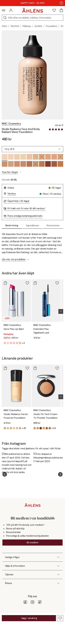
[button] (4, 474)
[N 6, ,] (54, 164)
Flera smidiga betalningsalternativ (24, 215)
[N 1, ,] (29, 157)
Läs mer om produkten (14, 259)
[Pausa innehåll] (61, 3)
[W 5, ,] (29, 164)
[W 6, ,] (48, 164)
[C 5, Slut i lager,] (35, 164)
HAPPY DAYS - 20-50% (32, 3)
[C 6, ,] (42, 164)
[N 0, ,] (17, 157)
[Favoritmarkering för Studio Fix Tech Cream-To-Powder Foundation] (57, 368)
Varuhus (11, 193)
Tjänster (9, 574)
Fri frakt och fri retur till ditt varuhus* (26, 208)
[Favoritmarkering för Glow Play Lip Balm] (27, 283)
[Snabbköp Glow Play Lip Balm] (5, 283)
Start (4, 26)
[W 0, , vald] (4, 157)
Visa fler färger (10, 172)
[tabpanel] (32, 245)
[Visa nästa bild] (59, 311)
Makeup (27, 26)
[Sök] (5, 17)
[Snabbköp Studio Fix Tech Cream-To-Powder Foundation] (35, 368)
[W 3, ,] (54, 157)
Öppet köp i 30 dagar (18, 201)
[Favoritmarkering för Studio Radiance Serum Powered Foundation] (27, 368)
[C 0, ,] (11, 157)
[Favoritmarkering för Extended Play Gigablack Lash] (57, 283)
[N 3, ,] (48, 157)
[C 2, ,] (35, 157)
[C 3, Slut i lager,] (60, 157)
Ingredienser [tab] (32, 225)
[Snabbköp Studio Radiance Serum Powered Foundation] (5, 368)
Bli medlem (32, 542)
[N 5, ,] (23, 164)
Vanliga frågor (12, 557)
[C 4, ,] (4, 164)
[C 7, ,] (60, 164)
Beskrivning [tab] (11, 225)
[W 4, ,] (17, 164)
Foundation (51, 26)
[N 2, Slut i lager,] (42, 157)
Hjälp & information (15, 565)
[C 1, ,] (23, 157)
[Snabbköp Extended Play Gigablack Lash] (35, 283)
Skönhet (14, 26)
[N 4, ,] (11, 164)
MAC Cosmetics (11, 123)
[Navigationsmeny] (3, 10)
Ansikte (38, 26)
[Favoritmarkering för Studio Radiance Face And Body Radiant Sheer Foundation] (60, 618)
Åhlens (8, 583)
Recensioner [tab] (53, 225)
